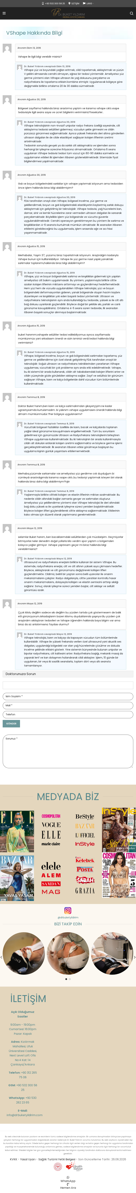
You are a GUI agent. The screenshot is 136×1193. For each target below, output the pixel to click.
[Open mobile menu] (4, 13)
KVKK (13, 1159)
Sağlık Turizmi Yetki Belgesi (56, 1159)
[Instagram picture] (24, 953)
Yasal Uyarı (27, 1159)
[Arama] (131, 13)
